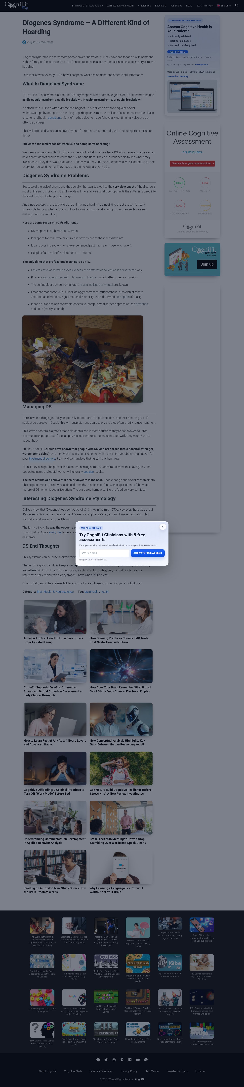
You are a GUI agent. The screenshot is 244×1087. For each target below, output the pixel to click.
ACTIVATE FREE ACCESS (147, 553)
